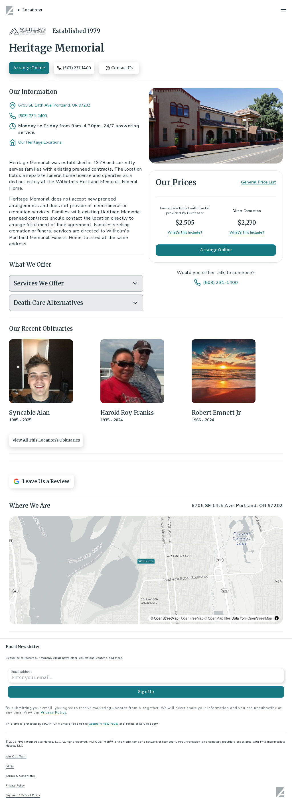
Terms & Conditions (20, 776)
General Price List (258, 182)
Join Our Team (16, 757)
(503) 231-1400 (32, 116)
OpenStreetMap (260, 618)
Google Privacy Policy (103, 724)
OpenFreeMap (192, 618)
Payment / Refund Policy (23, 795)
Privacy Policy (53, 712)
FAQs (10, 766)
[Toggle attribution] (276, 618)
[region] (146, 570)
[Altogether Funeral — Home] (10, 10)
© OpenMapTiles (217, 618)
